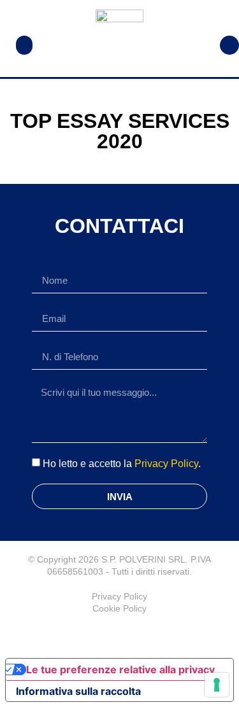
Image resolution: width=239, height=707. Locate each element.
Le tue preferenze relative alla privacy (120, 669)
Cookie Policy (119, 608)
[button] (24, 45)
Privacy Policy (166, 463)
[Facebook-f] (119, 633)
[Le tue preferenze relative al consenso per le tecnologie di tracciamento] (217, 685)
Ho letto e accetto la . (122, 463)
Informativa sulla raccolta (78, 691)
